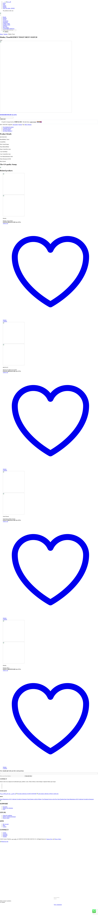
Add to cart (5, 670)
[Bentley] (13, 641)
